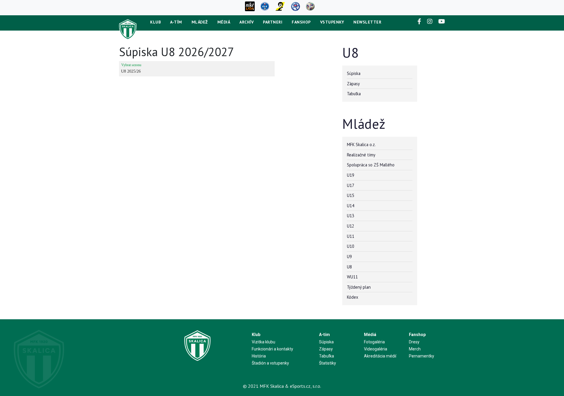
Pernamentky (421, 356)
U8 (349, 267)
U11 (350, 236)
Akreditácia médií (380, 356)
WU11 (352, 277)
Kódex (352, 297)
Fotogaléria (374, 342)
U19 (350, 175)
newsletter (367, 22)
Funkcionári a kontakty (272, 349)
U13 (350, 215)
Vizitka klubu (263, 342)
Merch (415, 349)
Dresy (414, 342)
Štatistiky (327, 363)
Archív (246, 22)
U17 (350, 185)
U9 (349, 256)
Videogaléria (375, 349)
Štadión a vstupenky (270, 363)
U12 (350, 226)
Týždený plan (359, 287)
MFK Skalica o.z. (361, 144)
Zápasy (353, 83)
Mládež (200, 22)
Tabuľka (354, 93)
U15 (350, 195)
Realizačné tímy (361, 155)
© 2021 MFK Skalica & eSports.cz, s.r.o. (282, 386)
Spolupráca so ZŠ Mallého (371, 165)
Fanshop (301, 22)
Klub (155, 22)
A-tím (176, 22)
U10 (350, 246)
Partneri (272, 22)
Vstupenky (332, 22)
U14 (350, 205)
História (259, 356)
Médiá (223, 22)
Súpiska (353, 73)
